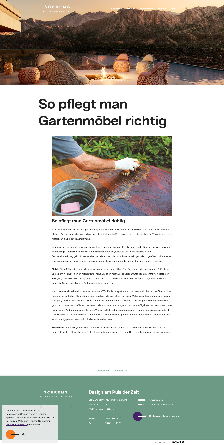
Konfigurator (146, 9)
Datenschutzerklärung (17, 424)
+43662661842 (155, 400)
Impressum (103, 371)
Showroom (116, 9)
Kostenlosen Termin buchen (164, 416)
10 (125, 80)
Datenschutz (120, 371)
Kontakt (162, 9)
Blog (173, 9)
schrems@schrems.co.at (161, 405)
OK (23, 434)
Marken (131, 9)
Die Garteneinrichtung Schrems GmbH (57, 9)
